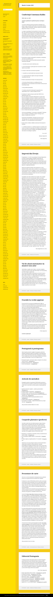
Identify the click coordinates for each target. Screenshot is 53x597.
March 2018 (5, 229)
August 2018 (5, 221)
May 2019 (4, 206)
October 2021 (5, 158)
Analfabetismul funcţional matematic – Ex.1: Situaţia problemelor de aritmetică (7, 73)
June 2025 (4, 101)
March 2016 (5, 268)
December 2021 (5, 155)
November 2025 (5, 93)
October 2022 (5, 139)
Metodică (4, 27)
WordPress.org (5, 289)
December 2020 (5, 175)
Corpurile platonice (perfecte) (34, 420)
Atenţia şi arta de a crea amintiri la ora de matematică (7, 57)
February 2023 (5, 132)
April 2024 (4, 114)
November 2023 (5, 119)
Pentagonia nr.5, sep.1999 (35, 576)
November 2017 (5, 235)
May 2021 (4, 167)
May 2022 (4, 147)
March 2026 (5, 86)
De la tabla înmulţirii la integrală (34, 511)
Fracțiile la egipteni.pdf (26, 333)
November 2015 (5, 275)
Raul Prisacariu (5, 64)
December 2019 (5, 194)
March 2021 (5, 170)
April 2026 (4, 85)
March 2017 (5, 248)
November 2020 (5, 176)
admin (28, 144)
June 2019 (4, 204)
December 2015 (5, 273)
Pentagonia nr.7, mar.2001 (40, 578)
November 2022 (5, 137)
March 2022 (5, 150)
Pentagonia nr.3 (38, 391)
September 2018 (5, 219)
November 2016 (5, 255)
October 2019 (5, 198)
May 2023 (4, 127)
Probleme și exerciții (6, 32)
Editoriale (4, 25)
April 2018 (4, 227)
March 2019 (5, 209)
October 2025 (5, 95)
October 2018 (5, 217)
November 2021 (5, 157)
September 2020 (5, 180)
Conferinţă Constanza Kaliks (33, 15)
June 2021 (4, 165)
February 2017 (5, 250)
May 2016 (4, 265)
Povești (4, 29)
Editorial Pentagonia (30, 556)
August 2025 (5, 98)
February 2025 (5, 108)
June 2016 (4, 263)
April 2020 (4, 188)
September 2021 (5, 160)
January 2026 (5, 90)
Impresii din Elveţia (30, 153)
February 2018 (5, 230)
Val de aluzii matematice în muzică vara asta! (33, 265)
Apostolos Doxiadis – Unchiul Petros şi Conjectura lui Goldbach (7, 61)
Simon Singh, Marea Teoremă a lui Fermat (35, 494)
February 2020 (5, 191)
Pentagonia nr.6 (31, 395)
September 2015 (5, 278)
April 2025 (4, 104)
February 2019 (5, 211)
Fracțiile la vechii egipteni (33, 300)
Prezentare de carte (6, 30)
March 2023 (5, 131)
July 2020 (4, 183)
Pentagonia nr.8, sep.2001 (34, 580)
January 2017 (5, 252)
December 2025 (5, 91)
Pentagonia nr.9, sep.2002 (42, 582)
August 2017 (5, 240)
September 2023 (5, 121)
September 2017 (5, 239)
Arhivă (4, 16)
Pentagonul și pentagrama (33, 348)
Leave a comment (37, 144)
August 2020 (5, 181)
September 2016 (5, 258)
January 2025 (5, 109)
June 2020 (4, 185)
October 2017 (5, 237)
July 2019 (4, 203)
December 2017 (5, 234)
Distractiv (4, 24)
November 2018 (5, 216)
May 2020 (4, 186)
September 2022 (5, 140)
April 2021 (4, 168)
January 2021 (5, 173)
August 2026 (5, 80)
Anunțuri (4, 22)
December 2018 (5, 214)
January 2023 (5, 134)
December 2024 (5, 111)
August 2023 (5, 122)
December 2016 (5, 253)
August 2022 (5, 142)
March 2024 (5, 116)
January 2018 (5, 232)
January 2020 (5, 193)
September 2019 (5, 199)
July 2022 (4, 144)
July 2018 (4, 222)
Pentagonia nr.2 (32, 361)
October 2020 (5, 178)
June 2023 (4, 126)
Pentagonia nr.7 (36, 362)
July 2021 (4, 163)
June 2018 (4, 224)
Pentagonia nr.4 (41, 392)
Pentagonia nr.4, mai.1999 (37, 575)
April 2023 (4, 129)
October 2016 (5, 257)
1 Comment (37, 254)
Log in (4, 284)
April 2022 (4, 149)
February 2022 (5, 152)
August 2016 (5, 260)
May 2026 (4, 83)
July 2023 (4, 124)
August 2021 (5, 162)
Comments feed (5, 287)
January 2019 (5, 212)
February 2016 (5, 270)
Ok (46, 595)
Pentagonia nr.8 (34, 363)
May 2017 (4, 245)
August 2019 (5, 201)
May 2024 (4, 113)
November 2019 (5, 196)
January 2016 (5, 271)
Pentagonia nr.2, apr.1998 (41, 572)
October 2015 (5, 276)
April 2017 (4, 247)
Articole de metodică (30, 379)
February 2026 (5, 88)
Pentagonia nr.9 (29, 402)
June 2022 (4, 145)
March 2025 (5, 106)
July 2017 (4, 242)
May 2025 (4, 103)
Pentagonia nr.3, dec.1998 (36, 574)
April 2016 (4, 266)
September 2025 (5, 96)
